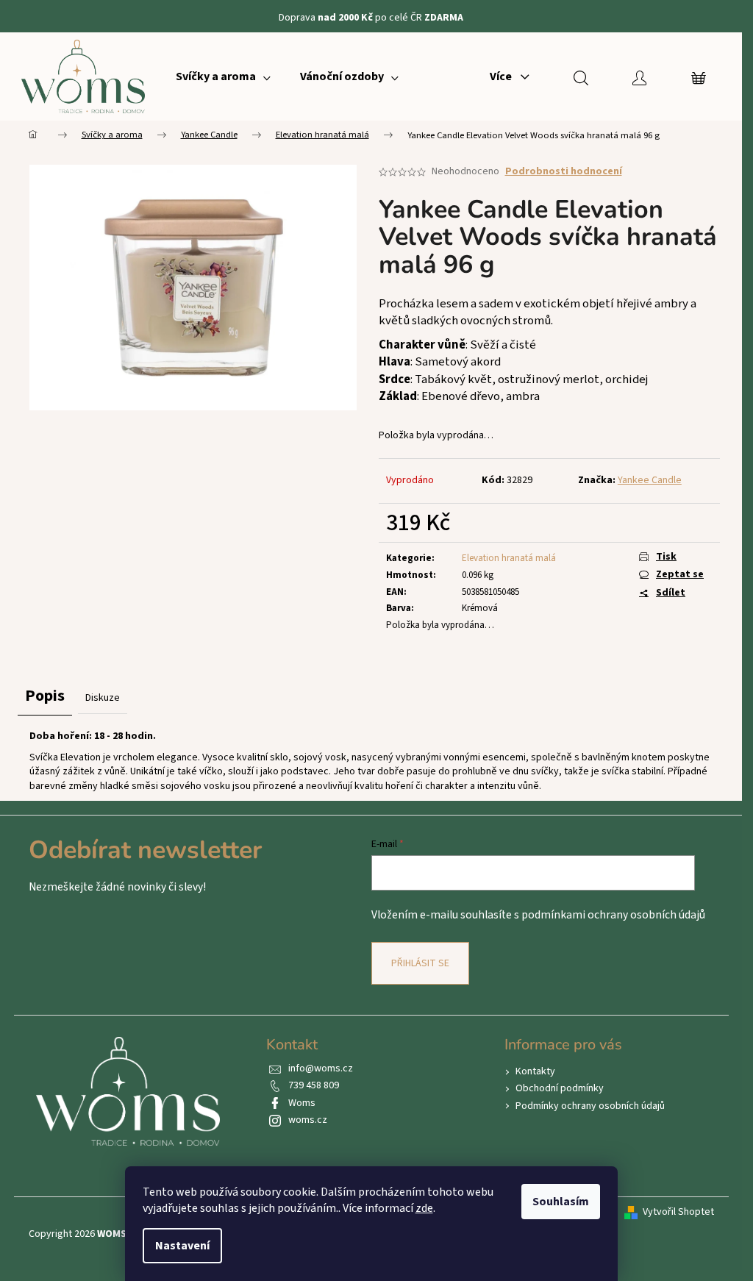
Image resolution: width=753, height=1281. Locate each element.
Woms (301, 1103)
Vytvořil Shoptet (678, 1212)
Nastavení (182, 1246)
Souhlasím (560, 1201)
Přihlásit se (420, 963)
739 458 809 (313, 1085)
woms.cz (307, 1120)
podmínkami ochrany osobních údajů (613, 915)
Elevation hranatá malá (509, 558)
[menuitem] (223, 76)
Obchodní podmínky (559, 1088)
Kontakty (535, 1071)
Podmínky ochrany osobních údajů (590, 1106)
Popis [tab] (45, 695)
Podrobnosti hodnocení (563, 172)
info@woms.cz (320, 1068)
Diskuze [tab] (102, 698)
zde (424, 1208)
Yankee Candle (650, 480)
